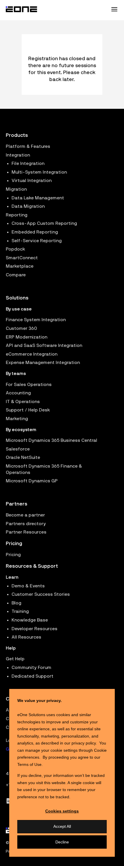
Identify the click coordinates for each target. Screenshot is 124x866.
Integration (18, 155)
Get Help (15, 659)
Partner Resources (26, 532)
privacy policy (84, 743)
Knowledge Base (30, 620)
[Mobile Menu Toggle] (114, 9)
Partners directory (26, 523)
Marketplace (19, 266)
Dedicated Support (32, 676)
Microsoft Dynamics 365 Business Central (51, 440)
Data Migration (28, 206)
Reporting (16, 215)
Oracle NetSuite (23, 457)
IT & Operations (23, 401)
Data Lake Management (38, 198)
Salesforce (18, 449)
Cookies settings (62, 811)
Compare (16, 275)
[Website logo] (21, 9)
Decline (62, 842)
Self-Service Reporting (37, 240)
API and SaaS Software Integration (44, 345)
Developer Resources (34, 628)
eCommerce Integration (31, 354)
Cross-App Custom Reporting (44, 223)
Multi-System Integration (39, 172)
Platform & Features (28, 146)
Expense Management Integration (43, 362)
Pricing (13, 554)
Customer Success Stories (41, 594)
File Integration (28, 163)
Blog (16, 603)
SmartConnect (22, 257)
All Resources (26, 637)
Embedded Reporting (35, 232)
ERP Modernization (26, 337)
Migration (16, 189)
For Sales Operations (29, 384)
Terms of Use (29, 764)
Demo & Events (28, 586)
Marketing (17, 418)
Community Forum (31, 667)
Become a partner (25, 515)
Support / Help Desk (28, 410)
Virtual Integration (32, 180)
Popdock (15, 249)
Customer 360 (21, 328)
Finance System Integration (36, 319)
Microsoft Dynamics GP (32, 481)
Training (20, 611)
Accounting (18, 393)
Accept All (62, 826)
